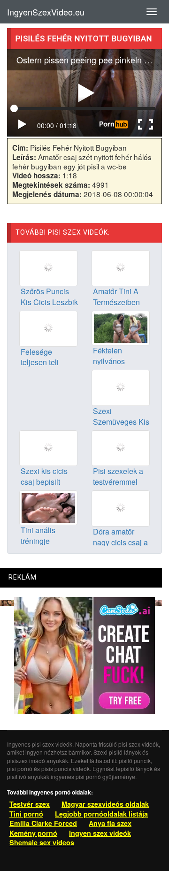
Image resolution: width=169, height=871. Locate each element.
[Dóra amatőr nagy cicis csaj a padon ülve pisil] (121, 507)
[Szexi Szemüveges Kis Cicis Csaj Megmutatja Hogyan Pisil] (121, 386)
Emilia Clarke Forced (43, 823)
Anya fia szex (110, 823)
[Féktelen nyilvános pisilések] (121, 327)
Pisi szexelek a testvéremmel (118, 476)
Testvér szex (29, 804)
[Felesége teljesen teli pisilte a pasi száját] (48, 327)
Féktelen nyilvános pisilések (109, 361)
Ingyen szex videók (100, 833)
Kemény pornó (33, 833)
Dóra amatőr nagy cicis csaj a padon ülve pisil (120, 542)
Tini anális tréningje (38, 535)
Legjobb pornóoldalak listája (101, 813)
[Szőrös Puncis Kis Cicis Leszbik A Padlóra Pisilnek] (48, 267)
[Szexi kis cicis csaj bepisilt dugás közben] (48, 447)
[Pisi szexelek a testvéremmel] (121, 447)
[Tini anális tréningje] (48, 507)
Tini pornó (26, 813)
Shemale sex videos (41, 842)
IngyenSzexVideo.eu (45, 12)
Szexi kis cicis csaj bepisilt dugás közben (44, 482)
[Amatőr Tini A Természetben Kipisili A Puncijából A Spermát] (121, 267)
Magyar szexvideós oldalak (105, 804)
